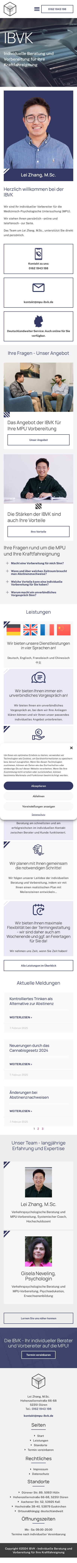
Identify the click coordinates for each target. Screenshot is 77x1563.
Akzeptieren (38, 786)
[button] (71, 748)
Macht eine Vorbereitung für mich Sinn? (37, 563)
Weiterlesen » (21, 1017)
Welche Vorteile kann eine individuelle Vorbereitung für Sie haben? (36, 583)
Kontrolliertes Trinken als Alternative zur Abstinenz (32, 1001)
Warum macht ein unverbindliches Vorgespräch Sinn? (33, 594)
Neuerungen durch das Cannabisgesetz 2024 (29, 1048)
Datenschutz (38, 814)
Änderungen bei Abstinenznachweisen (29, 1095)
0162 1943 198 (41, 1408)
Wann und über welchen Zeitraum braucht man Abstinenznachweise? (39, 572)
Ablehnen (38, 796)
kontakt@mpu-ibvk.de (38, 1415)
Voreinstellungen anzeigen (38, 806)
